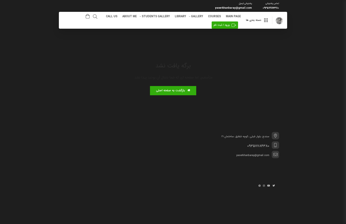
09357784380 (271, 8)
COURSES (214, 16)
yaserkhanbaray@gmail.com (233, 8)
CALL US (111, 16)
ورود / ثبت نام (222, 25)
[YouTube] (268, 185)
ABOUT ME (129, 16)
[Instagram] (264, 185)
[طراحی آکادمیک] (279, 20)
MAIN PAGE (233, 16)
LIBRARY (180, 16)
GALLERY (197, 16)
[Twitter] (273, 185)
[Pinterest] (259, 185)
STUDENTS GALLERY (156, 16)
